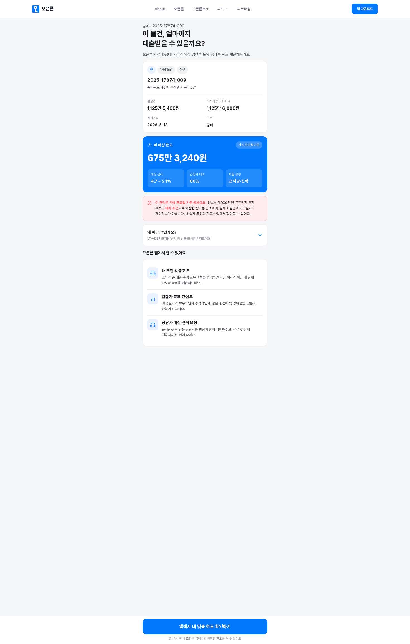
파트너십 (244, 9)
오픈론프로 (200, 9)
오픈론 (179, 9)
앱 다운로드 (365, 9)
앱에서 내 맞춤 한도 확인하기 (205, 626)
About (160, 9)
